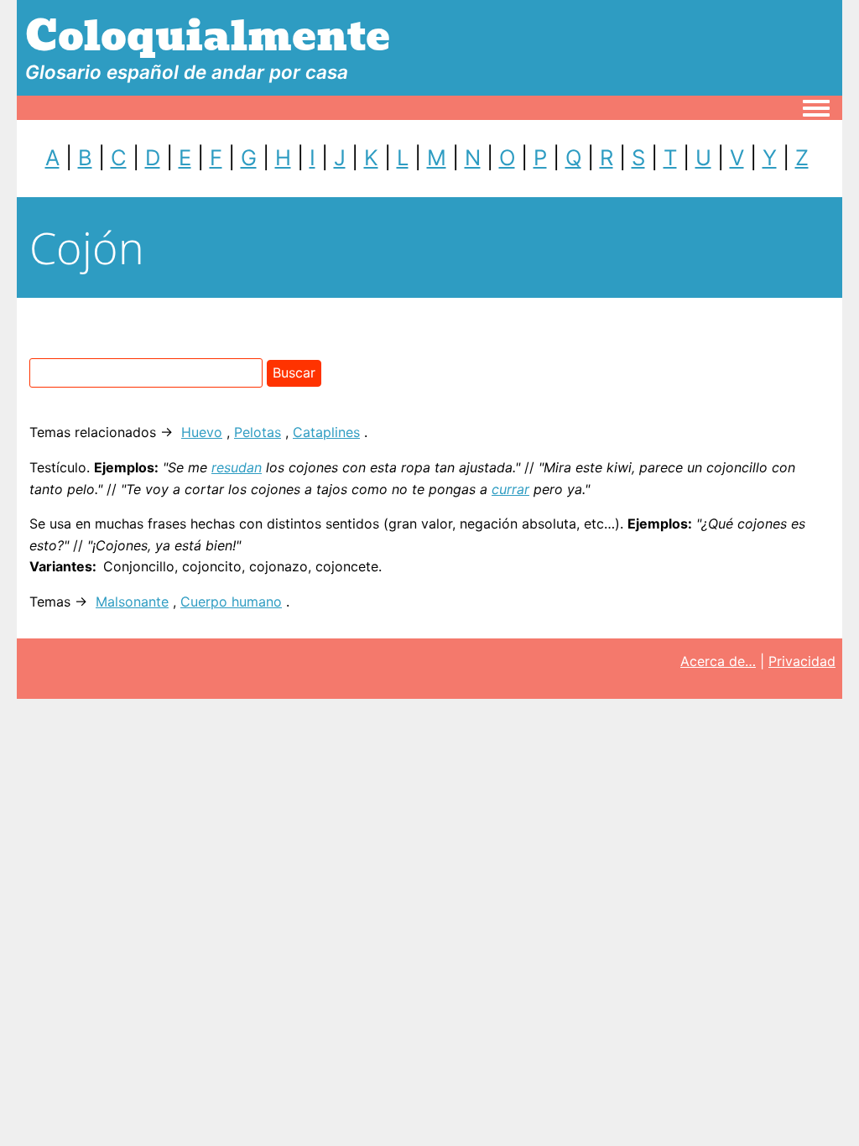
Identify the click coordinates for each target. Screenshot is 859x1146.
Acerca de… (718, 661)
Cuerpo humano (231, 601)
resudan (236, 467)
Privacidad (802, 661)
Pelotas (257, 432)
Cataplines (326, 432)
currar (510, 489)
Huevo (201, 432)
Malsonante (132, 601)
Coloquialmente (207, 36)
